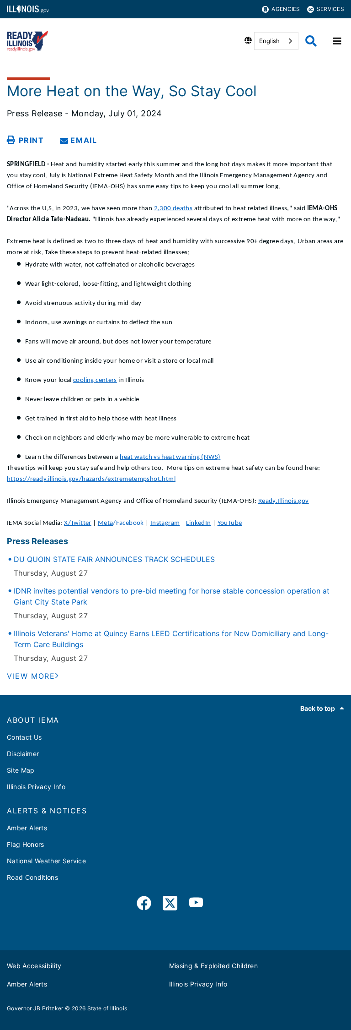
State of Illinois (107, 1008)
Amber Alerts (27, 828)
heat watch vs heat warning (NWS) (170, 457)
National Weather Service (46, 861)
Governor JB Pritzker (35, 1008)
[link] (144, 905)
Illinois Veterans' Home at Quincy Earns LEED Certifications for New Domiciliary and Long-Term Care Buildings (171, 639)
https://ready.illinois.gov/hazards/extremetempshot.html (91, 479)
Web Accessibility (34, 966)
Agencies (285, 8)
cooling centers (95, 380)
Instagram (165, 523)
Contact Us (24, 737)
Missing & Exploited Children (213, 966)
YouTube (230, 523)
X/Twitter (77, 523)
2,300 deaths (173, 208)
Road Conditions (32, 877)
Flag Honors (25, 844)
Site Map (21, 770)
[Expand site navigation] (337, 41)
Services (330, 8)
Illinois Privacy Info (36, 786)
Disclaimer (23, 754)
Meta (105, 523)
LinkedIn (198, 523)
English (269, 40)
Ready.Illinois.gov (283, 501)
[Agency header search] (311, 41)
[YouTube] (196, 905)
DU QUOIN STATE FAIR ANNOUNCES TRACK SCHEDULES (114, 559)
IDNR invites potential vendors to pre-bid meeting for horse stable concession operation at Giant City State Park (172, 596)
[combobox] (276, 41)
